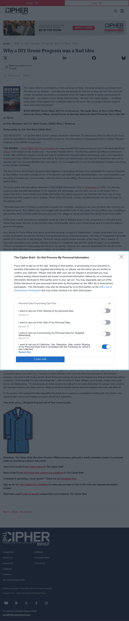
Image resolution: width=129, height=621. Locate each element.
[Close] (122, 258)
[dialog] (64, 310)
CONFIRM (40, 359)
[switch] (106, 310)
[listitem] (64, 303)
